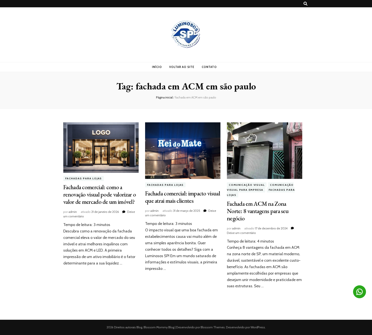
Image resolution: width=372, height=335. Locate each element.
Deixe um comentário (241, 233)
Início (157, 67)
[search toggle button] (305, 4)
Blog (139, 327)
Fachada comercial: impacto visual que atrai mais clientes (182, 196)
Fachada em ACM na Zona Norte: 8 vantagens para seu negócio (257, 211)
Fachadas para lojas (83, 178)
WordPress (258, 327)
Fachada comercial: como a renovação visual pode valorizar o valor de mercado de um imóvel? (99, 194)
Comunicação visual (247, 184)
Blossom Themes (212, 327)
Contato (209, 67)
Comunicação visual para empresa (260, 187)
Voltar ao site (181, 67)
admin (72, 212)
